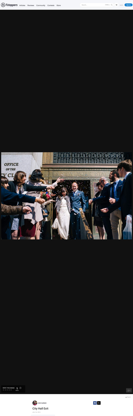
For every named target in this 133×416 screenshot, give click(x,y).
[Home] (9, 5)
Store (59, 5)
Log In (121, 5)
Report (129, 397)
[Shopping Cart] (116, 5)
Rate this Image (9, 388)
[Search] (111, 4)
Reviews (30, 5)
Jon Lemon (42, 403)
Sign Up (128, 5)
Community (40, 5)
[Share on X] (99, 403)
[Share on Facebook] (95, 403)
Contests (50, 5)
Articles (22, 5)
